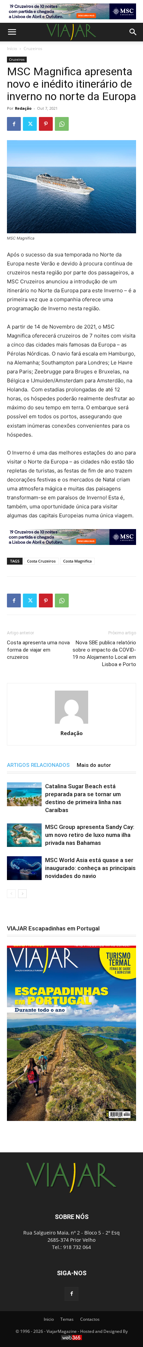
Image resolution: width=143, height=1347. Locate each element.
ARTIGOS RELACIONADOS (38, 765)
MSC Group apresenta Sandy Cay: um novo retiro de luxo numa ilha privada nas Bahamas (89, 834)
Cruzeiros (33, 48)
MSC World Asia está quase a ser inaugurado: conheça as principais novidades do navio (90, 868)
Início (12, 48)
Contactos (90, 1319)
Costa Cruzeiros (41, 561)
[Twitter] (30, 124)
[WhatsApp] (62, 124)
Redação (23, 108)
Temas (67, 1319)
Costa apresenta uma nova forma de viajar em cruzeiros (38, 650)
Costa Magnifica (77, 561)
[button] (12, 32)
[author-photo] (71, 723)
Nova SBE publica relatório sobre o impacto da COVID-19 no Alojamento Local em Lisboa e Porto (104, 653)
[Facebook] (14, 124)
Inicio (49, 1319)
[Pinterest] (46, 124)
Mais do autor (94, 765)
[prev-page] (11, 893)
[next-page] (22, 893)
